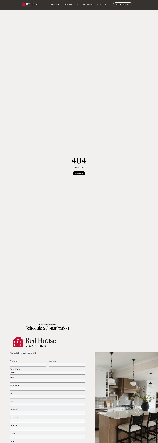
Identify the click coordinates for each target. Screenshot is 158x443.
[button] (55, 4)
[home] (29, 4)
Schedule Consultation (122, 4)
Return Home (79, 173)
